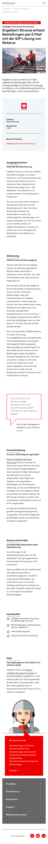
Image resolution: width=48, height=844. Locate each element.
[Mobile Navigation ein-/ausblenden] (44, 3)
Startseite (6, 9)
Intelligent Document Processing (20, 144)
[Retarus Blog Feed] (44, 836)
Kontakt (12, 771)
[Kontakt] (32, 836)
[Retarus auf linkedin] (38, 836)
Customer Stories (21, 9)
